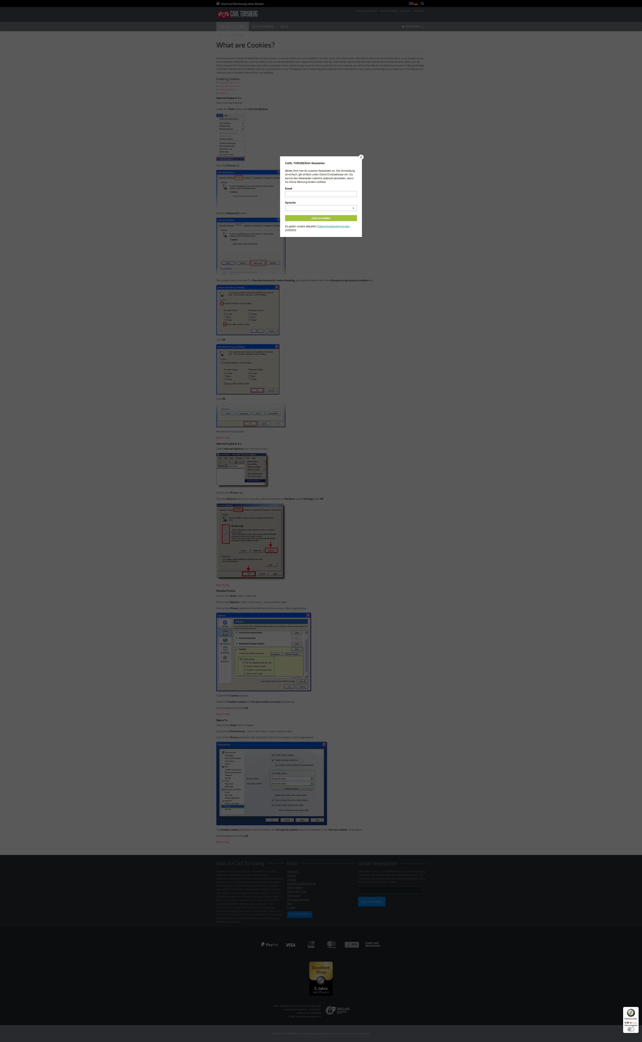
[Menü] (637, 1009)
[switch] (631, 1029)
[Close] (361, 157)
